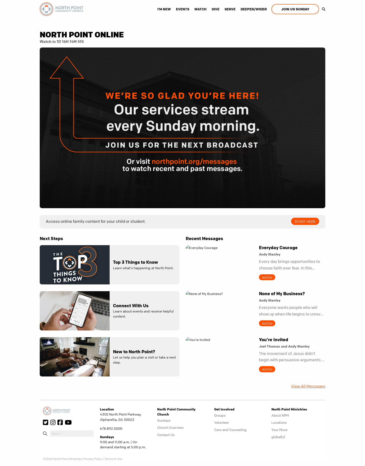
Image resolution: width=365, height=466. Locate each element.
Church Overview (170, 427)
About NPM (280, 415)
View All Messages (308, 386)
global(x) (278, 437)
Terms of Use (113, 459)
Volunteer (221, 422)
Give (215, 9)
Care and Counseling (230, 430)
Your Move (279, 430)
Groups (219, 415)
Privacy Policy (93, 459)
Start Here (305, 221)
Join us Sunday (295, 9)
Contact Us (165, 435)
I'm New (164, 9)
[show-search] (322, 9)
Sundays (163, 420)
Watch (200, 9)
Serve (230, 9)
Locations (279, 422)
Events (182, 9)
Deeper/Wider (254, 9)
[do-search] (72, 433)
